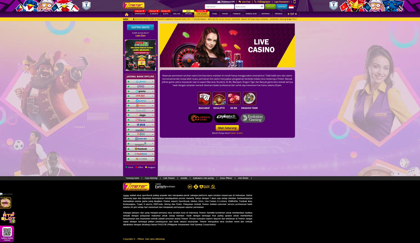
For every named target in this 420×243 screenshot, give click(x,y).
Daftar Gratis (140, 27)
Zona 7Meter (226, 178)
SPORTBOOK (140, 13)
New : (126, 19)
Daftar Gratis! (236, 133)
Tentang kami (132, 178)
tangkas (237, 14)
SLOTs (164, 13)
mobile (184, 178)
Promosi (279, 14)
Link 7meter (169, 178)
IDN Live (176, 14)
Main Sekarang (227, 128)
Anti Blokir (243, 178)
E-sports (153, 13)
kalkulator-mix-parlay (203, 178)
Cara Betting (151, 178)
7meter (126, 195)
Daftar (281, 6)
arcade (188, 13)
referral (266, 14)
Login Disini (141, 35)
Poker (225, 14)
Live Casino (202, 13)
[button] (292, 6)
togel (214, 14)
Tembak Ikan (251, 14)
